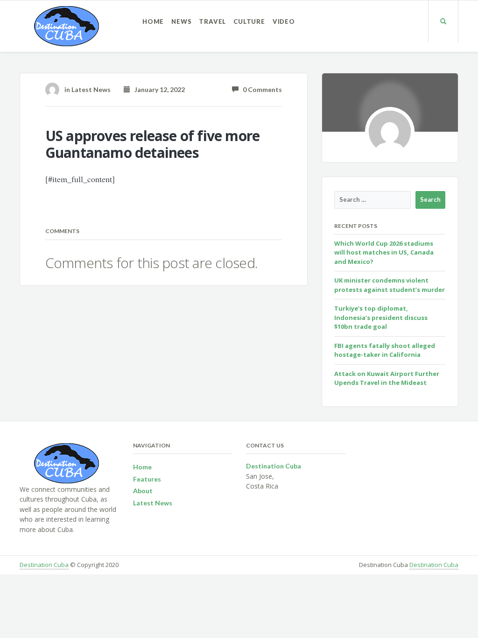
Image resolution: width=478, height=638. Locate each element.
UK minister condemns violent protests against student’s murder (389, 285)
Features (147, 479)
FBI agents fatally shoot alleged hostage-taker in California (384, 350)
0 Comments (260, 89)
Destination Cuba (44, 564)
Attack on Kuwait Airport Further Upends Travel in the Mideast (386, 378)
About (143, 491)
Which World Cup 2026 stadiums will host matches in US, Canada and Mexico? (384, 252)
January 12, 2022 (157, 89)
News (181, 21)
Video (284, 21)
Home (153, 21)
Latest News (91, 89)
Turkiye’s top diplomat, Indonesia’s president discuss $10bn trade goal (381, 317)
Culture (249, 21)
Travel (212, 21)
